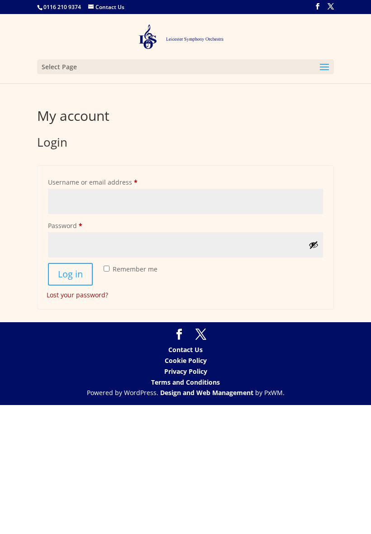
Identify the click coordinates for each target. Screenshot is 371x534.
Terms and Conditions (185, 382)
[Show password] (314, 245)
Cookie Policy (186, 360)
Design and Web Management (206, 392)
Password (79, 225)
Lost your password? (77, 295)
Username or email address (106, 181)
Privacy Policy (185, 371)
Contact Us (185, 349)
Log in (70, 274)
